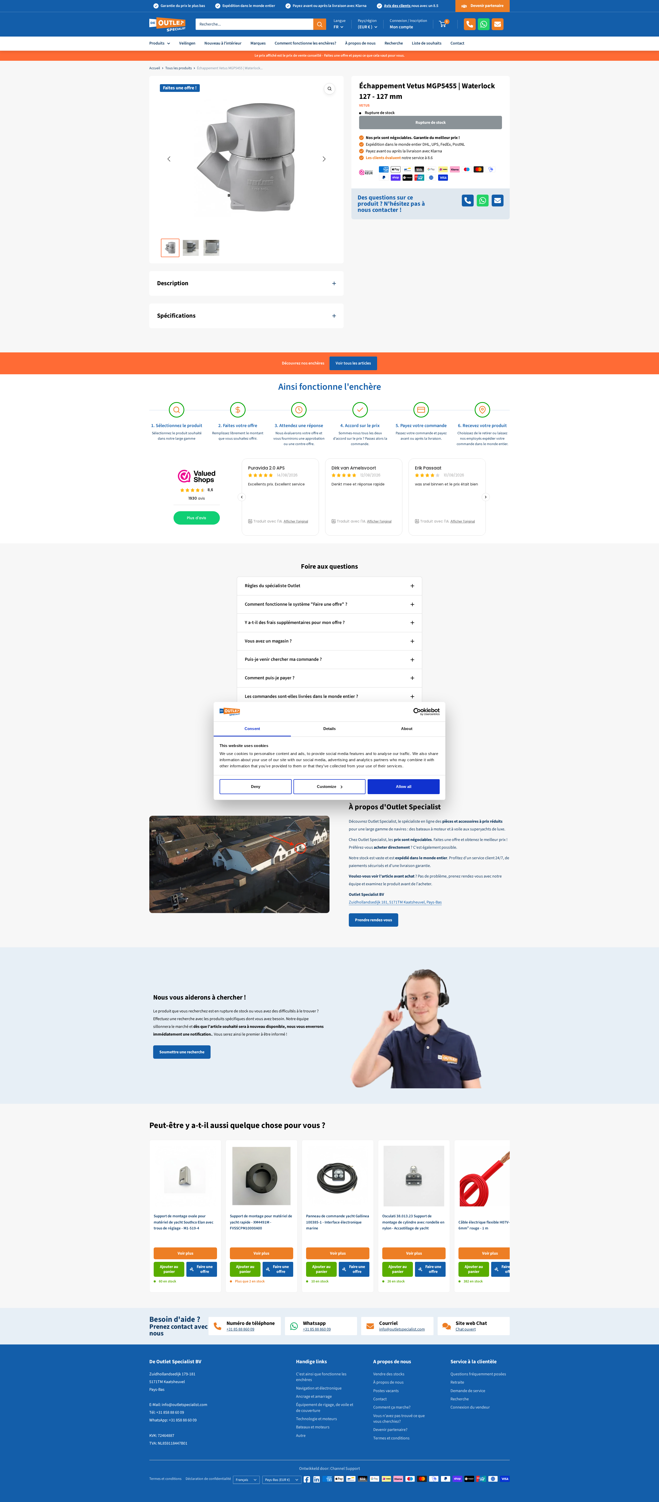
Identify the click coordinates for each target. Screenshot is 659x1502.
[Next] (509, 1216)
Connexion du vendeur (470, 1407)
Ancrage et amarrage (314, 1396)
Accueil (154, 68)
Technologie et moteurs (316, 1419)
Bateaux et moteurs (313, 1427)
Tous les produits (178, 68)
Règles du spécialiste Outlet (272, 586)
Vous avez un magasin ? (268, 641)
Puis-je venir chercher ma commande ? (283, 659)
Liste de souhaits (426, 43)
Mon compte (401, 27)
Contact (457, 43)
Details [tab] (329, 728)
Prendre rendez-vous (373, 920)
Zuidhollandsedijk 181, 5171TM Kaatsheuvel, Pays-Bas (395, 902)
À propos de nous (360, 43)
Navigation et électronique (319, 1388)
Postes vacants (386, 1391)
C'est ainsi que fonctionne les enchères (321, 1377)
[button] (168, 159)
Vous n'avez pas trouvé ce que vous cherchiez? (399, 1418)
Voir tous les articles (353, 363)
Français (242, 1479)
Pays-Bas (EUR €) (277, 1479)
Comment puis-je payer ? (269, 678)
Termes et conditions (391, 1438)
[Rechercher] (319, 24)
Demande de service (467, 1391)
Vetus (364, 105)
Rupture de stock (430, 122)
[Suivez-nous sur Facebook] (306, 1479)
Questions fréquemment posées (478, 1374)
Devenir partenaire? (390, 1429)
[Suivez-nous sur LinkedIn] (316, 1479)
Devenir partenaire (487, 5)
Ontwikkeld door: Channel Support (329, 1468)
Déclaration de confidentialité (208, 1478)
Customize (326, 786)
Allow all (403, 786)
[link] (185, 1216)
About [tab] (406, 728)
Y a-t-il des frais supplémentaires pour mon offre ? (295, 622)
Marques (258, 43)
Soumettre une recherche (181, 1052)
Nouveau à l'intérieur (222, 43)
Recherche (394, 43)
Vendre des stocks (388, 1374)
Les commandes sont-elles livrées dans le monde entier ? (301, 696)
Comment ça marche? (392, 1407)
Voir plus (185, 1253)
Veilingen (187, 43)
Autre (301, 1435)
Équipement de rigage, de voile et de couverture (324, 1407)
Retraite (457, 1382)
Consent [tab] (252, 728)
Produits (156, 43)
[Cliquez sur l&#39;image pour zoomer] (329, 88)
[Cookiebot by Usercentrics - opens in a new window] (417, 712)
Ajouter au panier (169, 1269)
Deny (255, 786)
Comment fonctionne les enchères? (305, 43)
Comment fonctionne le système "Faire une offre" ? (296, 604)
